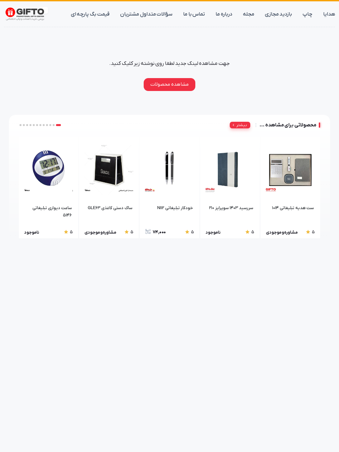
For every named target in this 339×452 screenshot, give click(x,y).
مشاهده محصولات (169, 84)
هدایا (329, 14)
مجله (248, 14)
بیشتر (241, 125)
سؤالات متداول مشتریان (146, 14)
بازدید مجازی (278, 14)
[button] (58, 125)
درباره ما (224, 14)
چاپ (308, 14)
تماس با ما (194, 14)
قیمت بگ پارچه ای (90, 14)
